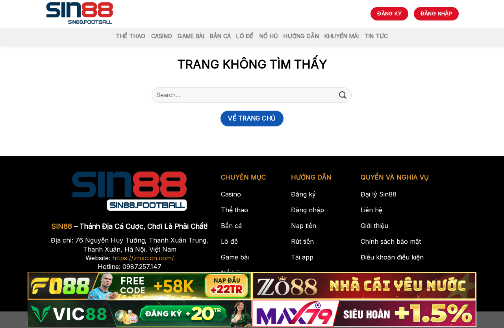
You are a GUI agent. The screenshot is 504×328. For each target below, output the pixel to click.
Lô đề (245, 36)
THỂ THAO (130, 36)
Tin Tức (376, 36)
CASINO (161, 36)
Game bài (191, 36)
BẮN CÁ (220, 36)
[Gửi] (343, 95)
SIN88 (62, 226)
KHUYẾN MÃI (341, 36)
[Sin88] (79, 14)
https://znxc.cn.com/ (143, 258)
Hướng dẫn (301, 36)
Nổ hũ (268, 36)
